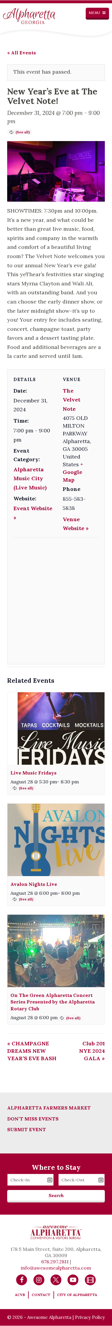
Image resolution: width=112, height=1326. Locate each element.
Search (56, 1195)
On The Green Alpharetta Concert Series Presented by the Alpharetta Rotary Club (52, 1002)
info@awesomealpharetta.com (56, 1268)
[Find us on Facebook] (22, 1280)
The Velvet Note (71, 399)
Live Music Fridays (33, 773)
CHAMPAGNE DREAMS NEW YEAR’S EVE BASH (31, 1051)
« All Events (21, 53)
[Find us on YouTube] (73, 1280)
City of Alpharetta (77, 1294)
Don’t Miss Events (33, 1119)
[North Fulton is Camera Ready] (90, 1280)
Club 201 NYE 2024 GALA (92, 1051)
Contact (41, 1294)
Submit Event (26, 1129)
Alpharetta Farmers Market (49, 1108)
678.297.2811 (55, 1262)
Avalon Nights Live (33, 884)
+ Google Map (73, 472)
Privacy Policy (90, 1317)
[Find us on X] (56, 1280)
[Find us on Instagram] (39, 1280)
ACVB (20, 1294)
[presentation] (56, 728)
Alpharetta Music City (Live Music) (30, 478)
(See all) (23, 132)
